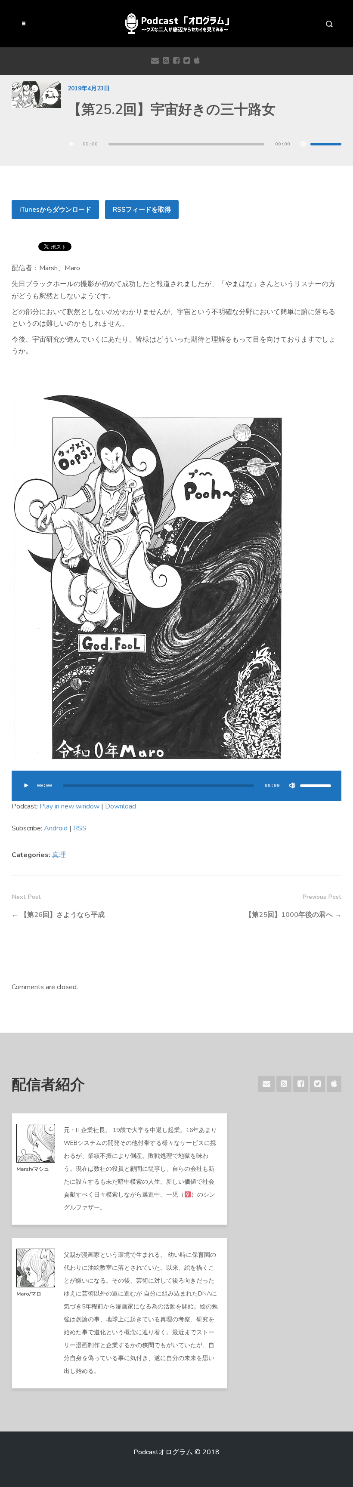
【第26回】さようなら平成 (62, 914)
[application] (204, 144)
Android (56, 828)
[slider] (325, 144)
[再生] (72, 144)
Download (120, 806)
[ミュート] (302, 144)
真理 (59, 855)
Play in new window (69, 806)
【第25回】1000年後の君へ (289, 914)
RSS (80, 828)
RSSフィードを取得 (142, 209)
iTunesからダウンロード (55, 209)
